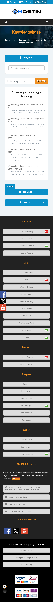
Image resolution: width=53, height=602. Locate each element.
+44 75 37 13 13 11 (17, 504)
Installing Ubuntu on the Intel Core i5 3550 (25, 139)
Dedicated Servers (26, 245)
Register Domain (26, 357)
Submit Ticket (26, 447)
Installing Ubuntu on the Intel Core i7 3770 (25, 154)
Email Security (26, 308)
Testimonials (26, 398)
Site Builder (26, 330)
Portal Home (10, 40)
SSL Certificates (26, 272)
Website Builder (26, 287)
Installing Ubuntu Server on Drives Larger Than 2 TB (26, 171)
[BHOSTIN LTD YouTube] (24, 531)
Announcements (26, 413)
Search (41, 81)
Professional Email (26, 323)
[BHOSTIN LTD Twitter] (16, 531)
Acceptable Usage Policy (26, 557)
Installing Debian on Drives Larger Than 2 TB (26, 123)
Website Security (26, 301)
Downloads (26, 420)
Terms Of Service (26, 550)
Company (26, 384)
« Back (10, 186)
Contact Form (26, 439)
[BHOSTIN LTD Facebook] (7, 531)
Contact (13, 2)
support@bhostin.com (19, 497)
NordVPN (26, 337)
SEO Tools (26, 316)
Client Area (41, 2)
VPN (26, 280)
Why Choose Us (26, 391)
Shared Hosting (26, 231)
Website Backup (26, 294)
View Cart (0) (26, 2)
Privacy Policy (26, 564)
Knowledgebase (25, 40)
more (17, 479)
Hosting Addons (26, 253)
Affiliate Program (26, 405)
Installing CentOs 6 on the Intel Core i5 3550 (26, 108)
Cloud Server (26, 238)
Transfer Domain (26, 364)
